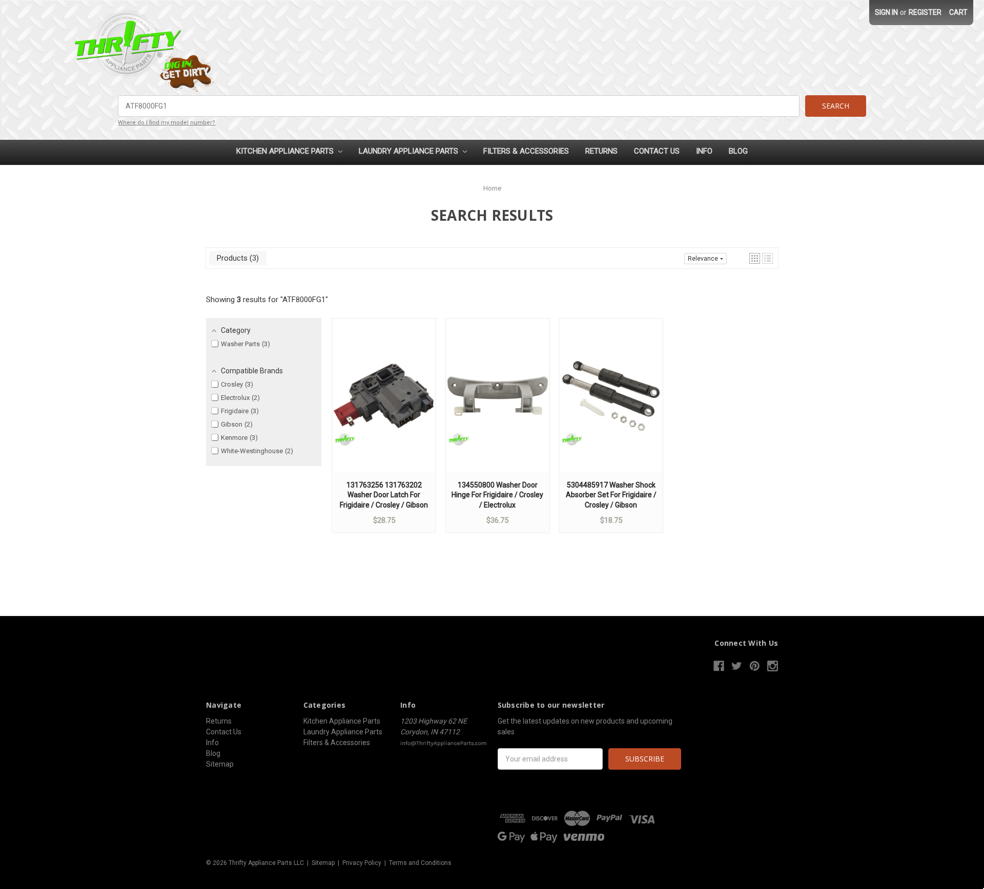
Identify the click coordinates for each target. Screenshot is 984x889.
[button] (754, 258)
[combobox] (458, 106)
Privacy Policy (361, 862)
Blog (738, 151)
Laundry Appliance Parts (409, 151)
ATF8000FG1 (303, 299)
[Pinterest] (754, 666)
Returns (601, 151)
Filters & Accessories (526, 151)
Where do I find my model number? (166, 122)
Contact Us (657, 151)
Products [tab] (236, 258)
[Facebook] (718, 666)
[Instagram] (772, 666)
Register (925, 12)
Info (704, 151)
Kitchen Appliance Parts (286, 151)
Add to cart (384, 405)
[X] (736, 666)
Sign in (886, 12)
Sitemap (220, 764)
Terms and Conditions (420, 862)
